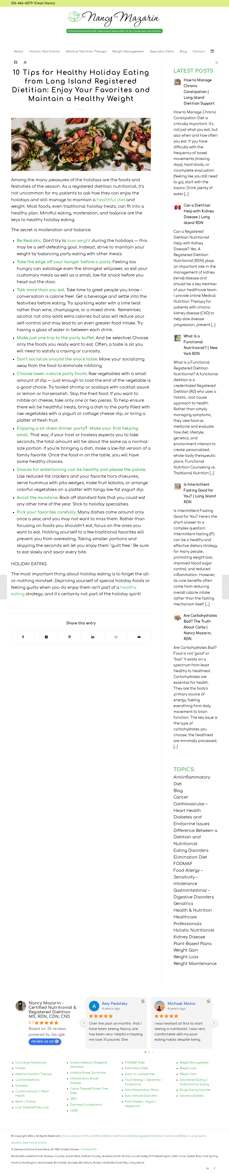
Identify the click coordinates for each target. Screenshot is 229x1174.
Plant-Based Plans (193, 943)
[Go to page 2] (152, 1052)
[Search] (215, 62)
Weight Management (194, 1062)
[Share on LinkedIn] (92, 637)
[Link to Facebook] (214, 1168)
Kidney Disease (189, 937)
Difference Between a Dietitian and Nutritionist (195, 837)
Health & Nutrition (193, 910)
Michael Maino (181, 1004)
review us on (42, 1041)
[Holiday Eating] (81, 144)
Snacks (24, 469)
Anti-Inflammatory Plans (142, 1090)
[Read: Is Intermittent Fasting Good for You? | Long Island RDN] (178, 486)
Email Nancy (44, 3)
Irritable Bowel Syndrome (88, 1072)
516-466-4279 (21, 3)
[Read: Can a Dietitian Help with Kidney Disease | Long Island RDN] (178, 207)
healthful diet (111, 200)
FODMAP (183, 863)
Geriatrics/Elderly (192, 1095)
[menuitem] (18, 51)
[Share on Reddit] (115, 637)
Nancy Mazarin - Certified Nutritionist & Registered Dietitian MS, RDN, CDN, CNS (52, 1010)
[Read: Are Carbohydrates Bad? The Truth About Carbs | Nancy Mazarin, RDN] (178, 617)
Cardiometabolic (27, 1079)
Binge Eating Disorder (195, 1090)
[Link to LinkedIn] (207, 1168)
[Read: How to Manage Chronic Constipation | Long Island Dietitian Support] (178, 82)
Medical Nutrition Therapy (33, 1074)
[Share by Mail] (139, 637)
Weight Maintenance (195, 963)
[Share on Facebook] (23, 637)
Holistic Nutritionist (194, 930)
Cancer (181, 797)
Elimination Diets (136, 1068)
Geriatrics (183, 903)
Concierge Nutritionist (30, 1062)
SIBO (73, 1099)
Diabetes (21, 1085)
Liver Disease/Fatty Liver (32, 1107)
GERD (74, 1110)
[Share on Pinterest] (69, 637)
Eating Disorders (191, 850)
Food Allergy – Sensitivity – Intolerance (188, 877)
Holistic (20, 1068)
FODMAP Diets (134, 1062)
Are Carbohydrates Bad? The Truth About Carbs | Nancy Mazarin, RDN (200, 627)
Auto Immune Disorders (141, 1095)
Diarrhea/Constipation (86, 1104)
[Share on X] (46, 637)
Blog (178, 790)
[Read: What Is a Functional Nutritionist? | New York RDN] (178, 338)
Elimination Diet (190, 857)
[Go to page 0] (145, 1052)
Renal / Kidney (25, 1101)
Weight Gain (186, 950)
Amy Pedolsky (114, 1004)
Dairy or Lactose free (139, 1074)
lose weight (79, 240)
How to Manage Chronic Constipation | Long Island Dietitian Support (199, 92)
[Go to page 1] (149, 1052)
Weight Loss (186, 957)
